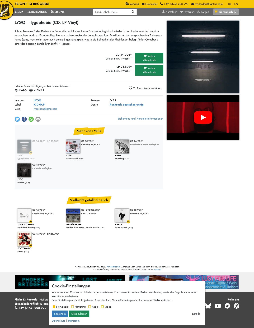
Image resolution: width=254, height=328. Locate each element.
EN (236, 4)
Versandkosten (113, 266)
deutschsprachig (133, 105)
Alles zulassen (79, 314)
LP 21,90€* (53, 233)
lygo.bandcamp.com (45, 109)
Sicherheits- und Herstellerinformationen (140, 119)
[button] (17, 119)
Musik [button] (19, 12)
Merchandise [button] (37, 12)
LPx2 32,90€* (88, 213)
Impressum (74, 321)
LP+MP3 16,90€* (90, 144)
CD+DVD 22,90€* (90, 210)
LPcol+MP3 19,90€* (43, 213)
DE (230, 4)
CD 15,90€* (87, 141)
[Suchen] (133, 12)
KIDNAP (39, 105)
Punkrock (116, 105)
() (227, 12)
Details (196, 314)
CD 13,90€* (38, 164)
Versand (157, 269)
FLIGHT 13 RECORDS (32, 3)
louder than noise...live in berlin (82, 226)
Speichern (60, 314)
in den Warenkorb (149, 58)
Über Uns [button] (57, 12)
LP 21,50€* (53, 141)
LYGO (37, 100)
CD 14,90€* (38, 141)
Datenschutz (58, 321)
